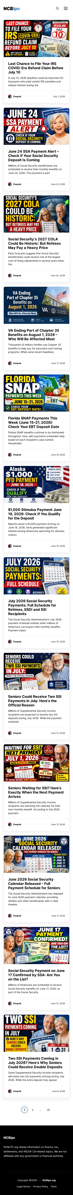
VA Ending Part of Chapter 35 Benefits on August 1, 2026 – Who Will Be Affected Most (33, 334)
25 (49, 1109)
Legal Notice (23, 1186)
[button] (57, 8)
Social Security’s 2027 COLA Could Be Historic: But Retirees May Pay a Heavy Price (34, 243)
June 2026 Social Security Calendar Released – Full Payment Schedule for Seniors (34, 883)
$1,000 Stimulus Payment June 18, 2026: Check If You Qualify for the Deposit (35, 514)
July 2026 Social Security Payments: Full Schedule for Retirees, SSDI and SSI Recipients (32, 607)
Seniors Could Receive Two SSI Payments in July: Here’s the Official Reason (34, 700)
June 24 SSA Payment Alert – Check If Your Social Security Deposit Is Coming (33, 155)
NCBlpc (12, 8)
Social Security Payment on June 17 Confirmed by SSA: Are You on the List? (36, 975)
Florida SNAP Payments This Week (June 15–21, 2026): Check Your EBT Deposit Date (33, 422)
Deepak (17, 96)
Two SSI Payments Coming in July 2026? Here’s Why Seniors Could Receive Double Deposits (35, 1062)
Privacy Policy (40, 1186)
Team (54, 1186)
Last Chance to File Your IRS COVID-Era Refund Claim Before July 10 (35, 68)
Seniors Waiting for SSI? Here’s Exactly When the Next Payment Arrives (36, 792)
